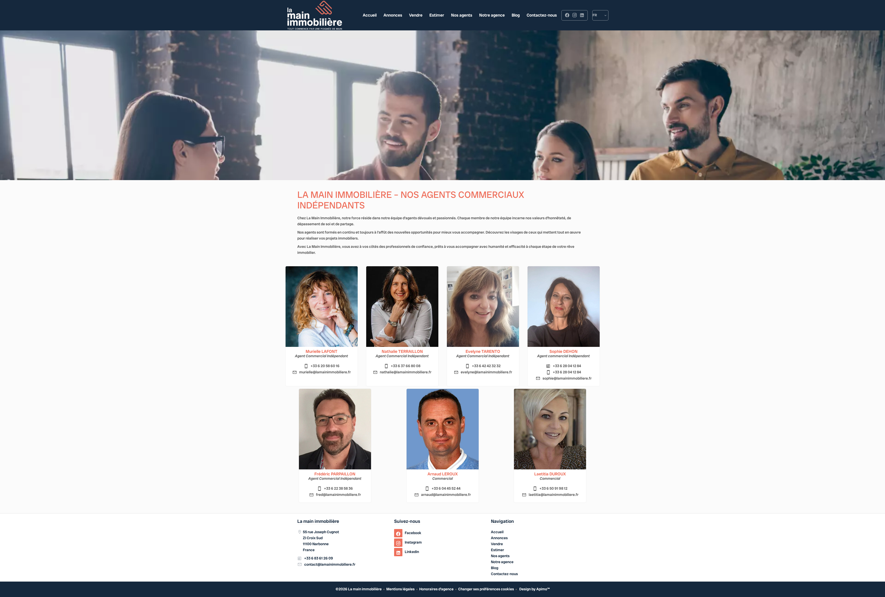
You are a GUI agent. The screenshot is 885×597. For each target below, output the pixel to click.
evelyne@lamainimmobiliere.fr (486, 372)
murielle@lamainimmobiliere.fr (325, 372)
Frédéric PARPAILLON (334, 474)
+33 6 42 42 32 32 (486, 365)
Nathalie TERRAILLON (402, 351)
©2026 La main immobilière (359, 589)
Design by (534, 589)
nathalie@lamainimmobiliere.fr (405, 372)
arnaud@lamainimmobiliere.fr (446, 494)
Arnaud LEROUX (443, 474)
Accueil (315, 15)
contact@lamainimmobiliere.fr (329, 564)
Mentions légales (400, 589)
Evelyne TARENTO (483, 351)
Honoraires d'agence (436, 589)
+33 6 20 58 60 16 (325, 365)
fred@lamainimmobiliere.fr (338, 494)
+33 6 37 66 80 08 (405, 365)
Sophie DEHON (563, 351)
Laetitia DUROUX (550, 474)
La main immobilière (318, 521)
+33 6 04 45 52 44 (446, 488)
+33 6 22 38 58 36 (338, 488)
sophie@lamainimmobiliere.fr (567, 378)
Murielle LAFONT (321, 351)
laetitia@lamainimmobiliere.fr (553, 494)
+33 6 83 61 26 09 (318, 558)
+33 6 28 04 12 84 (567, 365)
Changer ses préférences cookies (486, 589)
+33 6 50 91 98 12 (553, 488)
